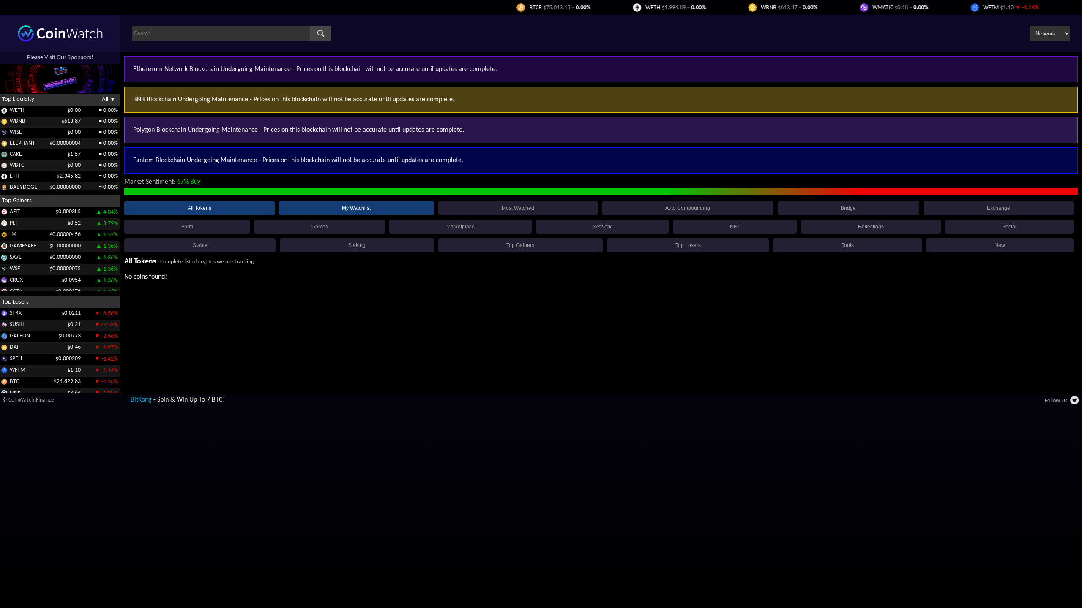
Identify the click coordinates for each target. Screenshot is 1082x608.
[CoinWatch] (60, 40)
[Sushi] (4, 326)
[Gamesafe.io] (4, 247)
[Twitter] (1075, 402)
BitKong (141, 399)
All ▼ (108, 99)
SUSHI (17, 324)
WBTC (17, 165)
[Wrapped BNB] (4, 123)
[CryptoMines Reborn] (4, 282)
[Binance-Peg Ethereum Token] (4, 178)
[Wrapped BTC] (4, 167)
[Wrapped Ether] (4, 112)
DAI (14, 347)
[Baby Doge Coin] (4, 189)
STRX (16, 313)
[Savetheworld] (4, 259)
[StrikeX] (4, 315)
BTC (14, 381)
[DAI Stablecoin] (4, 349)
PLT (14, 223)
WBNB (17, 121)
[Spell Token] (4, 360)
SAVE (16, 257)
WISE (16, 132)
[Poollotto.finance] (4, 225)
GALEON (20, 336)
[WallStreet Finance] (4, 270)
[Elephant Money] (4, 145)
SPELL (16, 359)
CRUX (16, 280)
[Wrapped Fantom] (4, 372)
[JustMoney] (4, 236)
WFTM (17, 370)
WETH (17, 110)
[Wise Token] (4, 134)
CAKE (16, 154)
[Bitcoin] (4, 383)
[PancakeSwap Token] (4, 156)
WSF (15, 269)
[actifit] (4, 213)
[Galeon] (4, 337)
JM (13, 234)
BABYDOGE (23, 187)
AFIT (15, 212)
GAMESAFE (23, 246)
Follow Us (1056, 401)
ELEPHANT (22, 143)
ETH (14, 176)
